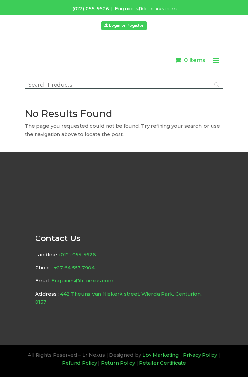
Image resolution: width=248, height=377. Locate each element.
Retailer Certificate (162, 363)
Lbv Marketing (160, 355)
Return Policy (118, 363)
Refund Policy (79, 363)
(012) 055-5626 (90, 8)
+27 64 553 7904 (74, 268)
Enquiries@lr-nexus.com (146, 8)
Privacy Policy (200, 355)
